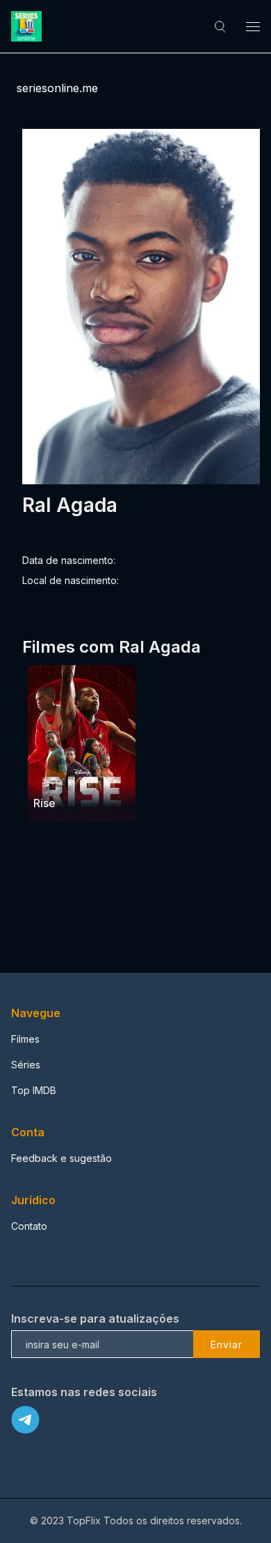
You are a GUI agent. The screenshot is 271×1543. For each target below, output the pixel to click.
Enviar (227, 1344)
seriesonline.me (57, 88)
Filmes (25, 1039)
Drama (49, 776)
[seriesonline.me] (28, 26)
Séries (25, 1064)
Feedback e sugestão (61, 1158)
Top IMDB (33, 1090)
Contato (29, 1226)
